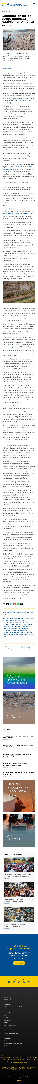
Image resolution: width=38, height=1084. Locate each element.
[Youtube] (23, 982)
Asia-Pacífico (8, 1038)
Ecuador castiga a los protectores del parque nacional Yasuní (18, 900)
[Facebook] (9, 982)
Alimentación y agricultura (11, 618)
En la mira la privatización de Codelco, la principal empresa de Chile (16, 764)
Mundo (11, 628)
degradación (15, 622)
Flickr (6, 1022)
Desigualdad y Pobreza (22, 612)
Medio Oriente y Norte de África (13, 1043)
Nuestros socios (8, 999)
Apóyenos (7, 1004)
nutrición (26, 628)
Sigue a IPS (7, 1013)
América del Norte (9, 1036)
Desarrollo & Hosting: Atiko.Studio (19, 1077)
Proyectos (12, 634)
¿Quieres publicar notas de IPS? (13, 1007)
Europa (6, 1041)
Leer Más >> (6, 739)
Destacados (6, 624)
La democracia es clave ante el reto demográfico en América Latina (18, 875)
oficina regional (11, 347)
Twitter (6, 1017)
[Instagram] (19, 982)
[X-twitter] (14, 982)
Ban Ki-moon (23, 620)
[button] (4, 604)
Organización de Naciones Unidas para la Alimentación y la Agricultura (18, 100)
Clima (13, 612)
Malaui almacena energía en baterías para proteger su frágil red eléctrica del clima (17, 755)
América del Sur (30, 618)
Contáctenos (7, 1002)
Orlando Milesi (7, 68)
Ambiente (22, 618)
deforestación (7, 622)
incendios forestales (17, 624)
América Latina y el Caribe (11, 620)
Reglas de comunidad (10, 1025)
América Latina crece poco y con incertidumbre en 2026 (17, 925)
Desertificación (24, 622)
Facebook (7, 1020)
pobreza (23, 632)
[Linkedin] (28, 982)
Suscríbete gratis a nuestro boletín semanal (19, 956)
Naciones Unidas (18, 628)
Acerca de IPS (8, 997)
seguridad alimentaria (21, 634)
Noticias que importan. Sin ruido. (19, 947)
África (6, 1031)
